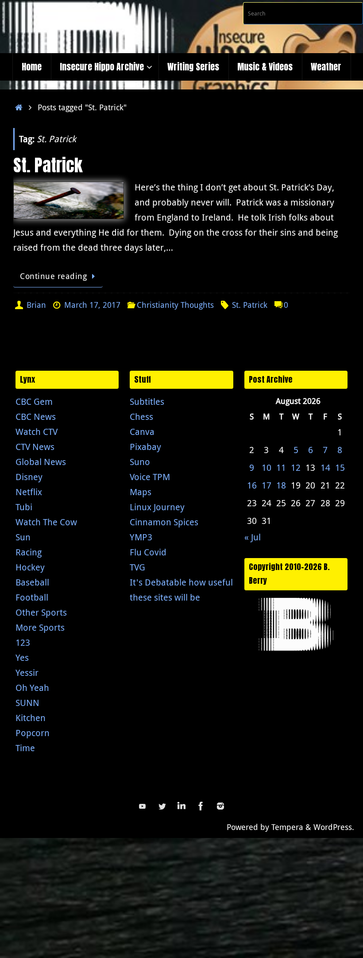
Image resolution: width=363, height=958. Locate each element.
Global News (40, 462)
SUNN (27, 703)
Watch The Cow (46, 522)
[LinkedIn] (181, 806)
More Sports (40, 627)
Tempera (287, 827)
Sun (23, 537)
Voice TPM (150, 477)
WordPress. (333, 827)
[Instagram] (220, 806)
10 (266, 467)
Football (31, 597)
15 (340, 467)
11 (281, 467)
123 (22, 642)
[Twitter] (162, 806)
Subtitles (147, 401)
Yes (22, 657)
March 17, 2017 (92, 304)
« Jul (252, 537)
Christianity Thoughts (175, 304)
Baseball (32, 582)
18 (281, 485)
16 (252, 485)
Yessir (27, 673)
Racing (28, 552)
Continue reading (53, 276)
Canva (142, 432)
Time (25, 748)
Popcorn (32, 733)
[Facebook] (201, 806)
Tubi (23, 507)
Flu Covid (148, 552)
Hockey (30, 567)
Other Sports (41, 612)
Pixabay (145, 447)
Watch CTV (36, 432)
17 (266, 485)
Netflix (28, 492)
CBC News (35, 417)
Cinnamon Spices (164, 522)
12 (296, 467)
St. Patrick (47, 165)
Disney (28, 477)
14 (325, 467)
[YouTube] (142, 806)
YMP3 (141, 537)
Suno (140, 462)
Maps (140, 492)
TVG (137, 567)
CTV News (34, 447)
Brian (36, 304)
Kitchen (30, 718)
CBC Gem (34, 401)
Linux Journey (157, 507)
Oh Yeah (32, 688)
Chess (141, 417)
